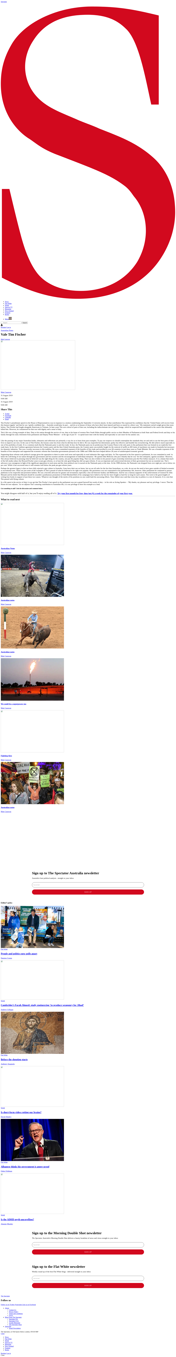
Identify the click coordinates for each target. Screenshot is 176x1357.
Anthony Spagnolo (8, 1064)
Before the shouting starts (14, 1059)
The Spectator (5, 1296)
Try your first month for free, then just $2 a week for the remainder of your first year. (95, 493)
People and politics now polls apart (19, 953)
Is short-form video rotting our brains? (21, 1112)
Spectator (4, 2)
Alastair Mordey (7, 1224)
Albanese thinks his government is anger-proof (25, 1166)
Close (2, 1333)
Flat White (4, 949)
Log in (9, 327)
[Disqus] (88, 839)
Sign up (88, 892)
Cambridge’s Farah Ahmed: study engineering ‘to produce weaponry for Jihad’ (42, 1005)
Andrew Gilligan (7, 1010)
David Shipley (6, 1117)
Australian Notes (7, 330)
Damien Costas (6, 958)
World (3, 1001)
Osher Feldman (6, 1171)
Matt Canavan (5, 339)
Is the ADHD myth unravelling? (17, 1219)
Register (3, 327)
